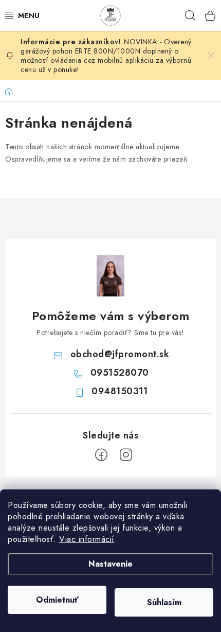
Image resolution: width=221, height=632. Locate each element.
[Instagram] (126, 455)
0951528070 (119, 372)
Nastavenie (110, 564)
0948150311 (119, 391)
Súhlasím (164, 602)
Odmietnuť (57, 600)
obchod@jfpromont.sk (120, 354)
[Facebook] (101, 455)
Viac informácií (87, 539)
